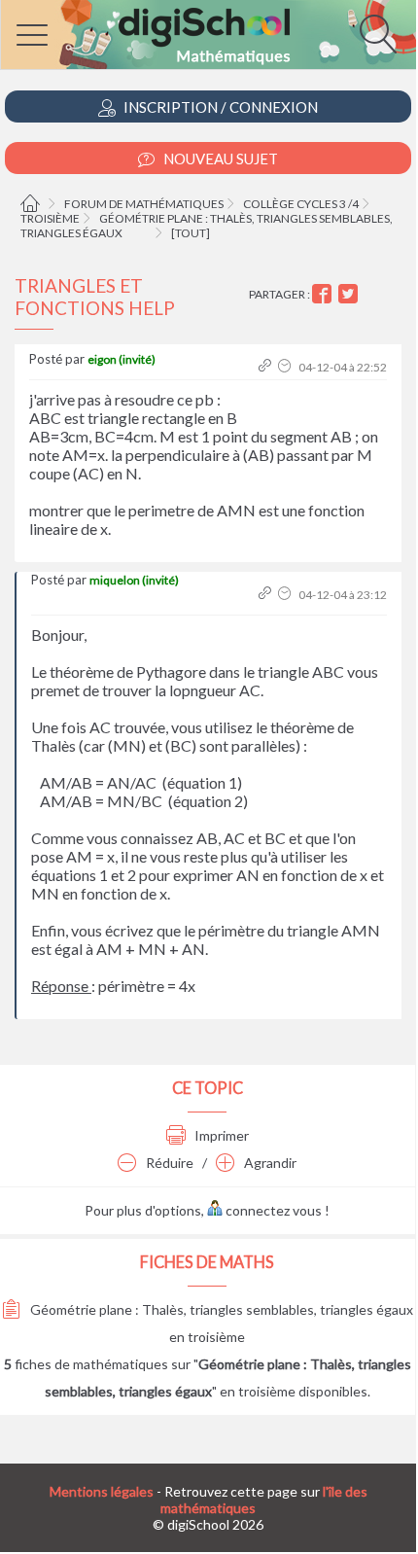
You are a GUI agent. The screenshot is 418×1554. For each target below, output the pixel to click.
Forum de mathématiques (144, 203)
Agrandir (268, 1162)
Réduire (168, 1162)
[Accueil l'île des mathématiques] (32, 203)
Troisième (50, 218)
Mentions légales (102, 1491)
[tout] (190, 233)
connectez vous (272, 1210)
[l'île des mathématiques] (208, 34)
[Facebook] (324, 294)
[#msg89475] (267, 594)
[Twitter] (350, 294)
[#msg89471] (267, 367)
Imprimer (220, 1135)
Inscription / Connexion (219, 107)
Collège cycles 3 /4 (301, 203)
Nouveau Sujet (219, 158)
